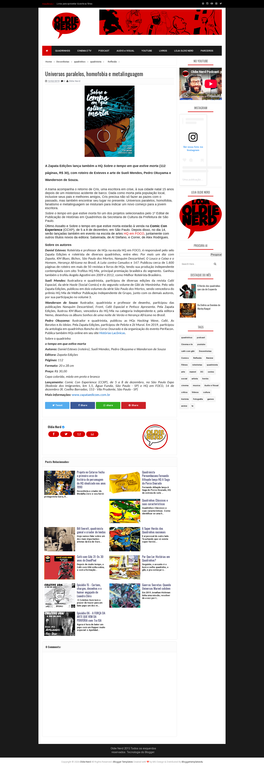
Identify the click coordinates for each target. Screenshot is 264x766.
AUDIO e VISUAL (125, 50)
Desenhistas (205, 351)
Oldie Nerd (54, 427)
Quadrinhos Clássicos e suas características (155, 502)
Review (209, 358)
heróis (205, 379)
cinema (184, 385)
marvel (192, 372)
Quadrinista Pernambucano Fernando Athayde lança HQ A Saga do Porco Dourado (156, 477)
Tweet (58, 405)
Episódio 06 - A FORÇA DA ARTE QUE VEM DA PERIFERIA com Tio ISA (91, 617)
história (185, 399)
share (109, 405)
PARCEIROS (207, 50)
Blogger (149, 752)
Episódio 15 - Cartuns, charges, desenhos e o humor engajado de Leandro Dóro (89, 590)
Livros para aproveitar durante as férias (74, 4)
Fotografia (198, 399)
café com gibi (187, 351)
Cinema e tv (187, 344)
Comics (185, 358)
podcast (201, 337)
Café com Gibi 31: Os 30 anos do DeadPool (90, 559)
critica (184, 392)
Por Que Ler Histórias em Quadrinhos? (156, 559)
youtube (201, 344)
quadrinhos (186, 337)
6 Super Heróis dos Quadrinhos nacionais (154, 530)
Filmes (184, 365)
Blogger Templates (123, 761)
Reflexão (197, 358)
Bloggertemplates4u (192, 761)
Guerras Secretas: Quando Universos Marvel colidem (156, 587)
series (211, 372)
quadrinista (212, 365)
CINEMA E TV (84, 50)
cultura (206, 392)
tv (192, 406)
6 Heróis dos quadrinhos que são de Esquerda (208, 287)
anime (184, 406)
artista (195, 379)
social (184, 379)
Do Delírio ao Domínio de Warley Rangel (208, 306)
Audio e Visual (211, 385)
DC (201, 372)
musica (196, 385)
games (210, 399)
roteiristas (197, 365)
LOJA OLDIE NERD (183, 50)
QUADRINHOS (62, 50)
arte (183, 372)
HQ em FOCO (134, 233)
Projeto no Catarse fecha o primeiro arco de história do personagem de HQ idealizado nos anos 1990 (91, 479)
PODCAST (103, 50)
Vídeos (195, 392)
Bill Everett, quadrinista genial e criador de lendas (91, 530)
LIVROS (163, 50)
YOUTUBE (147, 50)
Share (83, 405)
